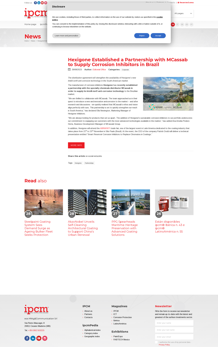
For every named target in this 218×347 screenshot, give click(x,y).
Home (26, 41)
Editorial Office (99, 69)
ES (187, 24)
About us (88, 311)
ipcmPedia (45, 24)
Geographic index (92, 336)
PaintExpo (118, 336)
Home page (30, 24)
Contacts (171, 2)
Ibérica (116, 320)
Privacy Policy (164, 345)
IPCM (115, 311)
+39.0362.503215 (36, 330)
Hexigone (78, 163)
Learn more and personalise (66, 35)
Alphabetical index (92, 330)
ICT (115, 314)
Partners (88, 314)
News (33, 41)
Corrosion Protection (122, 317)
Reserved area (187, 2)
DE (182, 24)
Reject (141, 35)
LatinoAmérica (119, 324)
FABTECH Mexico (121, 340)
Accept (158, 35)
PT (192, 24)
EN (173, 24)
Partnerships (89, 163)
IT (177, 24)
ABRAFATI (105, 128)
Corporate (125, 70)
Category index (91, 333)
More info (76, 145)
